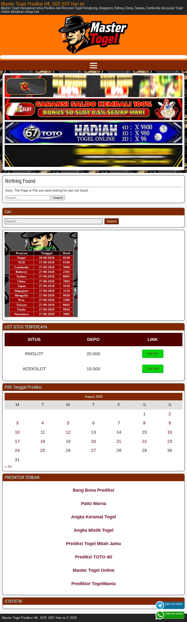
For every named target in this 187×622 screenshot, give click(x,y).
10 (17, 432)
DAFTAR (153, 353)
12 (68, 432)
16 (169, 432)
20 (93, 441)
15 (144, 432)
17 (17, 441)
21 (118, 441)
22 (144, 441)
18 (42, 441)
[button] (152, 354)
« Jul (8, 466)
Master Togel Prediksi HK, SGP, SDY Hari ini (42, 4)
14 (118, 432)
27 (93, 450)
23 (169, 441)
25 (42, 450)
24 (17, 450)
